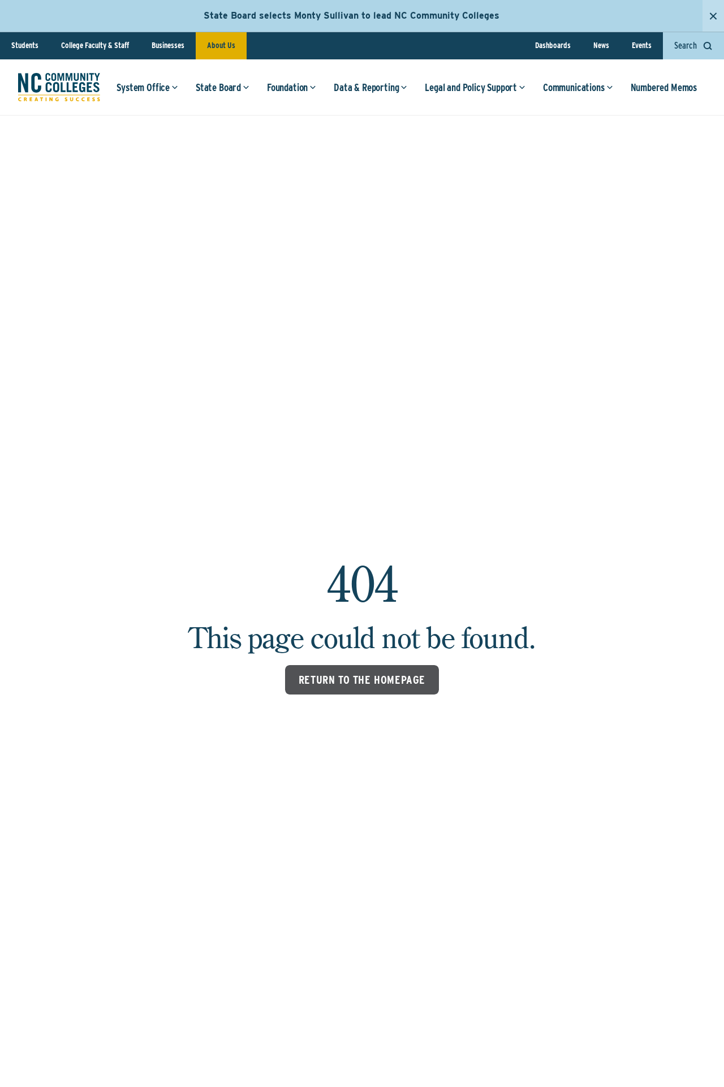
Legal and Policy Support (471, 87)
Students (24, 45)
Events (642, 45)
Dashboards (553, 45)
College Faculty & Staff (95, 45)
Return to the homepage (362, 680)
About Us (221, 45)
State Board (218, 87)
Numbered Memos (664, 87)
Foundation (287, 87)
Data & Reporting (366, 87)
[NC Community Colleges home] (59, 87)
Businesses (168, 45)
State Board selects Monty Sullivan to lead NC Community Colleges (351, 15)
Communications (573, 87)
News (601, 45)
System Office (143, 87)
